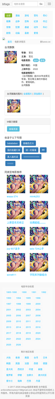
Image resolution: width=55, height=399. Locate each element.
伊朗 (20, 374)
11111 (10, 163)
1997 (8, 303)
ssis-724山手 (37, 248)
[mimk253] (39, 184)
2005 (8, 315)
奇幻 (45, 15)
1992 (43, 292)
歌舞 (8, 21)
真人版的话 (12, 156)
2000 (38, 303)
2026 (18, 344)
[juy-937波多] (16, 236)
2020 (38, 332)
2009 (8, 321)
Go (41, 3)
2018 (18, 332)
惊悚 (8, 27)
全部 (8, 15)
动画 (17, 32)
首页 (10, 41)
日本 (45, 357)
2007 (28, 315)
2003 (28, 309)
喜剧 (27, 32)
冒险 (36, 15)
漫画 (17, 15)
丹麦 (38, 380)
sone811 (11, 274)
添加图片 (38, 93)
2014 (18, 327)
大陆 (8, 357)
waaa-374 (12, 196)
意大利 (9, 369)
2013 (8, 327)
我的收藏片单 (13, 149)
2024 (38, 338)
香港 (17, 357)
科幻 (45, 27)
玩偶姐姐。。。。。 (38, 222)
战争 (17, 21)
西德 (36, 363)
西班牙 (21, 369)
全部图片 (27, 93)
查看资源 (13, 128)
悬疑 (27, 27)
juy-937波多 (13, 248)
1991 (33, 292)
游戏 (27, 15)
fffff (43, 149)
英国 (17, 363)
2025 (8, 344)
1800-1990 (11, 292)
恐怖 (27, 21)
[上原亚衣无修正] (16, 210)
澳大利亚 (42, 374)
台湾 (36, 357)
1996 (38, 297)
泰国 (40, 369)
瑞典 (20, 380)
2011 (28, 321)
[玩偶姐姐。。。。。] (39, 210)
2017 (8, 332)
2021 (8, 338)
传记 (45, 21)
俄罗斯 (9, 374)
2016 (38, 327)
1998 (18, 303)
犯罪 (17, 27)
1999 (28, 303)
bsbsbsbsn (12, 143)
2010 (18, 321)
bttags (6, 4)
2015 (28, 327)
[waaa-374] (16, 184)
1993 (8, 297)
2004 (38, 309)
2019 (28, 332)
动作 (36, 27)
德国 (45, 363)
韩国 (8, 363)
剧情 (8, 32)
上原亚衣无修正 (15, 222)
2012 (38, 321)
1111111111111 (31, 156)
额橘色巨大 (28, 143)
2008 (38, 315)
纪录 (36, 21)
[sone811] (16, 262)
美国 (27, 357)
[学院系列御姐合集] (39, 262)
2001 (8, 309)
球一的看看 (31, 149)
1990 (24, 292)
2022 (18, 338)
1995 (28, 297)
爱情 (36, 32)
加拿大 (30, 374)
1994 (18, 297)
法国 (27, 363)
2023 (28, 338)
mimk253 (35, 196)
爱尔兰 (9, 380)
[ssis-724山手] (39, 236)
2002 (18, 309)
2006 (18, 315)
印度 (31, 369)
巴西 (29, 380)
